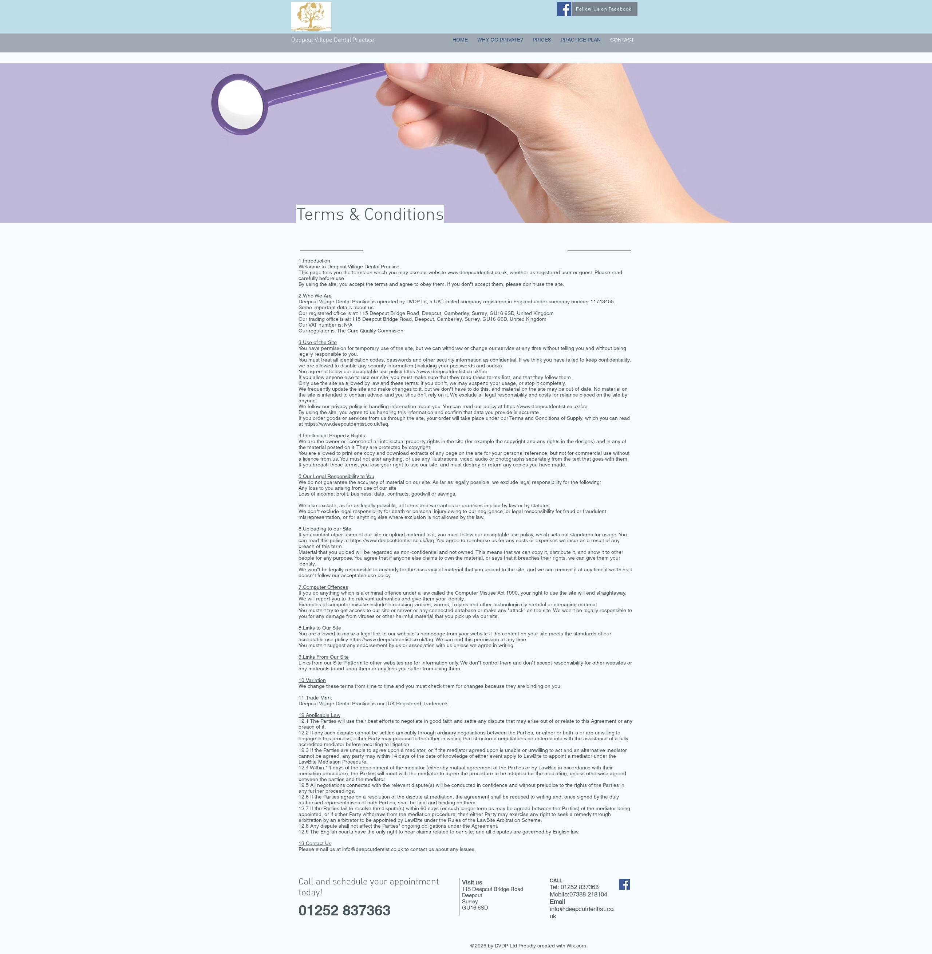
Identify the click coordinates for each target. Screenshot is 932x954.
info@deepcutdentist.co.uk (372, 849)
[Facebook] (564, 9)
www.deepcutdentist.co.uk (477, 272)
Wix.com (576, 946)
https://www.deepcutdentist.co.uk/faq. (446, 371)
